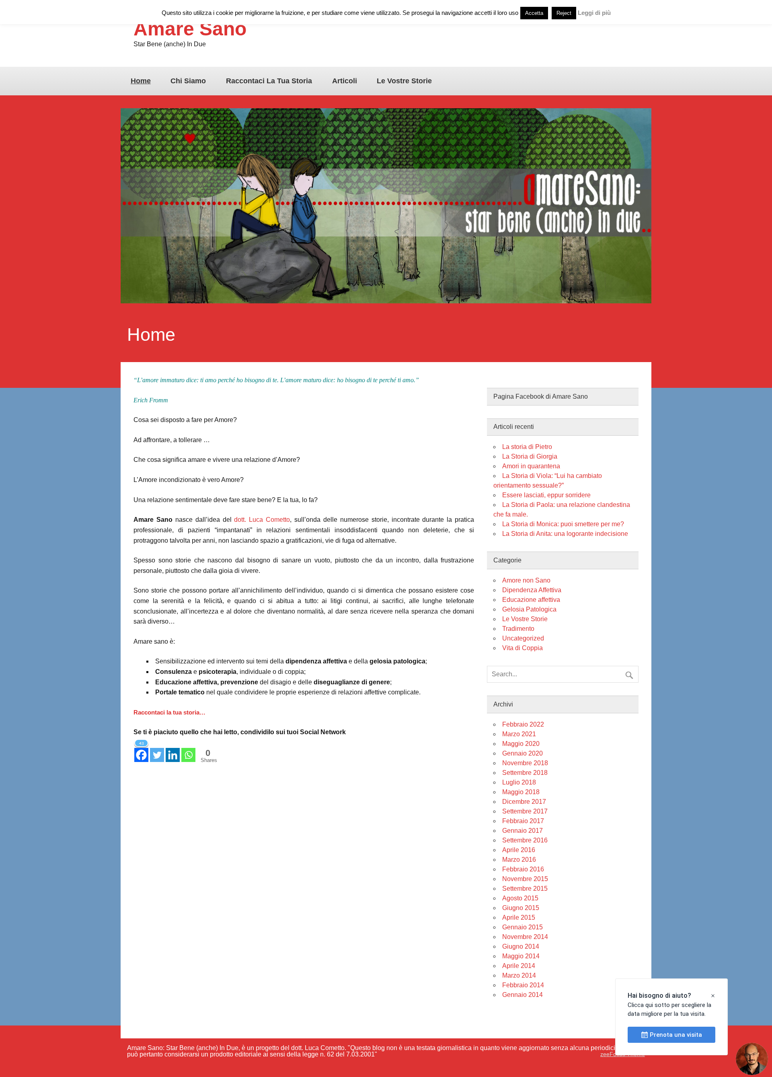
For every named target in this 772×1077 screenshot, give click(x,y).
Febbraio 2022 (523, 724)
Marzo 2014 (519, 975)
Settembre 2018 (525, 772)
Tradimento (518, 628)
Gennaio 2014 (522, 994)
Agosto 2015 (520, 898)
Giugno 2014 (520, 946)
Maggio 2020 (521, 743)
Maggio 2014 (521, 956)
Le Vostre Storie (404, 81)
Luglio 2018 (519, 782)
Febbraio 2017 (523, 821)
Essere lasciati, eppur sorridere (546, 495)
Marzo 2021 (519, 734)
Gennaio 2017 (522, 830)
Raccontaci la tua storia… (169, 712)
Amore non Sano (526, 580)
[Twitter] (157, 750)
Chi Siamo (188, 81)
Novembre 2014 (525, 936)
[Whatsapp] (188, 750)
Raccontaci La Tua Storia (269, 81)
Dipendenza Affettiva (531, 590)
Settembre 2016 (525, 840)
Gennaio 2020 (522, 753)
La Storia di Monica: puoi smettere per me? (563, 524)
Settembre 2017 (525, 811)
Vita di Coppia (522, 648)
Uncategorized (523, 638)
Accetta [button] (534, 13)
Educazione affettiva (531, 599)
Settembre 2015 (525, 888)
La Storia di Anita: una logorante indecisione (565, 533)
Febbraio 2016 (523, 869)
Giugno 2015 (520, 907)
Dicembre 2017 (524, 801)
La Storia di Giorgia (529, 456)
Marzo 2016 (519, 859)
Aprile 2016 (518, 849)
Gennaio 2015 (522, 927)
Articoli (344, 81)
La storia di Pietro (527, 446)
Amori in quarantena (531, 466)
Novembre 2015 (525, 878)
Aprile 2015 (518, 917)
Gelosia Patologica (529, 609)
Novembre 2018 (525, 763)
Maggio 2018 (521, 792)
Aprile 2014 (518, 965)
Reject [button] (563, 13)
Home (141, 81)
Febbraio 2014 (523, 985)
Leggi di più (594, 13)
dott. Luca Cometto (262, 519)
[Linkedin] (173, 750)
